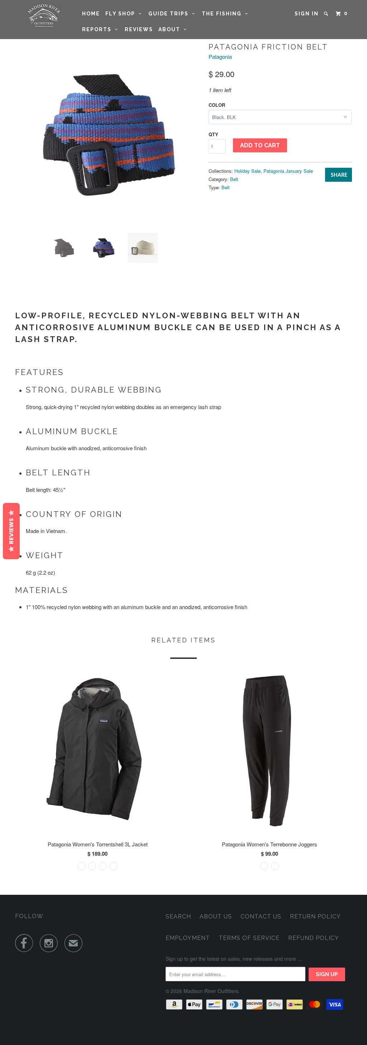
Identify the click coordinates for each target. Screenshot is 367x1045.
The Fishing (223, 13)
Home (91, 13)
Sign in (307, 13)
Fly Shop (122, 13)
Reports (98, 29)
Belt (234, 179)
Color (217, 104)
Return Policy (315, 916)
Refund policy (313, 938)
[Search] (327, 14)
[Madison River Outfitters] (43, 15)
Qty (213, 134)
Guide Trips (170, 13)
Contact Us (260, 916)
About (171, 29)
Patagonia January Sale (288, 170)
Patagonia (220, 56)
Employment (188, 938)
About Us (216, 916)
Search (178, 916)
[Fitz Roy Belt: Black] (108, 134)
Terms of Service (249, 938)
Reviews (139, 29)
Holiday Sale (247, 170)
